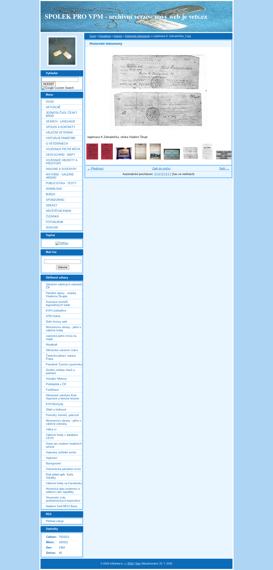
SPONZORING (55, 199)
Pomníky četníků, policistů (62, 415)
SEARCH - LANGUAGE (60, 121)
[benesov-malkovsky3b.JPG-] (155, 158)
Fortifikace (52, 389)
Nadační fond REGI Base (61, 506)
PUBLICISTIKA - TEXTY (61, 183)
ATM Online (53, 316)
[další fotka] (224, 91)
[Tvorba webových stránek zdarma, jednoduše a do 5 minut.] (125, 564)
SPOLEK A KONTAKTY (60, 127)
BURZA (50, 194)
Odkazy (51, 205)
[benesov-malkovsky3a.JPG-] (141, 158)
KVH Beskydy (54, 404)
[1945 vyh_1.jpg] (107, 158)
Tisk (137, 563)
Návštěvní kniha (58, 210)
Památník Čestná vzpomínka (64, 364)
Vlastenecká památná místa (63, 469)
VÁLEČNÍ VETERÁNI (59, 132)
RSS (130, 563)
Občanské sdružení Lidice (62, 350)
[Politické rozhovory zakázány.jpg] (224, 158)
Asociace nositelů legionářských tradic (58, 303)
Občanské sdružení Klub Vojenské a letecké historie (62, 397)
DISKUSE (52, 227)
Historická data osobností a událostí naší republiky (63, 490)
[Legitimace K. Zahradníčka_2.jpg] (191, 158)
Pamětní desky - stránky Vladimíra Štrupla (61, 294)
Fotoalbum (54, 222)
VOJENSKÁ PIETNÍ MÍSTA (63, 149)
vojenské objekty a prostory (61, 162)
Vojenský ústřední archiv (61, 452)
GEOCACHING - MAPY (60, 154)
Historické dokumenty (137, 36)
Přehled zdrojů (55, 521)
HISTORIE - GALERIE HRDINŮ (60, 176)
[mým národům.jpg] (207, 158)
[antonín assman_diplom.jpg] (124, 158)
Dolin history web (56, 321)
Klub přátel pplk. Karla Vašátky (59, 476)
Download (54, 188)
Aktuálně (53, 107)
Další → (224, 168)
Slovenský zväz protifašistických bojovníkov (63, 499)
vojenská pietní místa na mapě (61, 337)
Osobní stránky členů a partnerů (60, 371)
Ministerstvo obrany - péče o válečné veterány (63, 422)
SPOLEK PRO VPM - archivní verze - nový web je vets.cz (126, 16)
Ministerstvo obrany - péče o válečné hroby (63, 329)
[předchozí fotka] (92, 91)
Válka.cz (51, 429)
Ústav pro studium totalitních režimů (63, 445)
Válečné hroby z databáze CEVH (62, 436)
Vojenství (51, 457)
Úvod (50, 101)
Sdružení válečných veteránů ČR (64, 286)
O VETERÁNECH (57, 143)
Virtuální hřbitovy (56, 378)
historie (118, 36)
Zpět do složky (161, 168)
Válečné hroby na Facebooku (64, 483)
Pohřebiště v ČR (56, 384)
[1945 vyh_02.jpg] (92, 158)
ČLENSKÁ (52, 216)
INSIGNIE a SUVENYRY (61, 169)
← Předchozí (95, 168)
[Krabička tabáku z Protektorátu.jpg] (172, 158)
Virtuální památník (61, 138)
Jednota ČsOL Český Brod (61, 114)
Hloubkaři (51, 344)
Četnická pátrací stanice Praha (61, 357)
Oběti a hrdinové (56, 409)
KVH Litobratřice (56, 310)
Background (53, 463)
